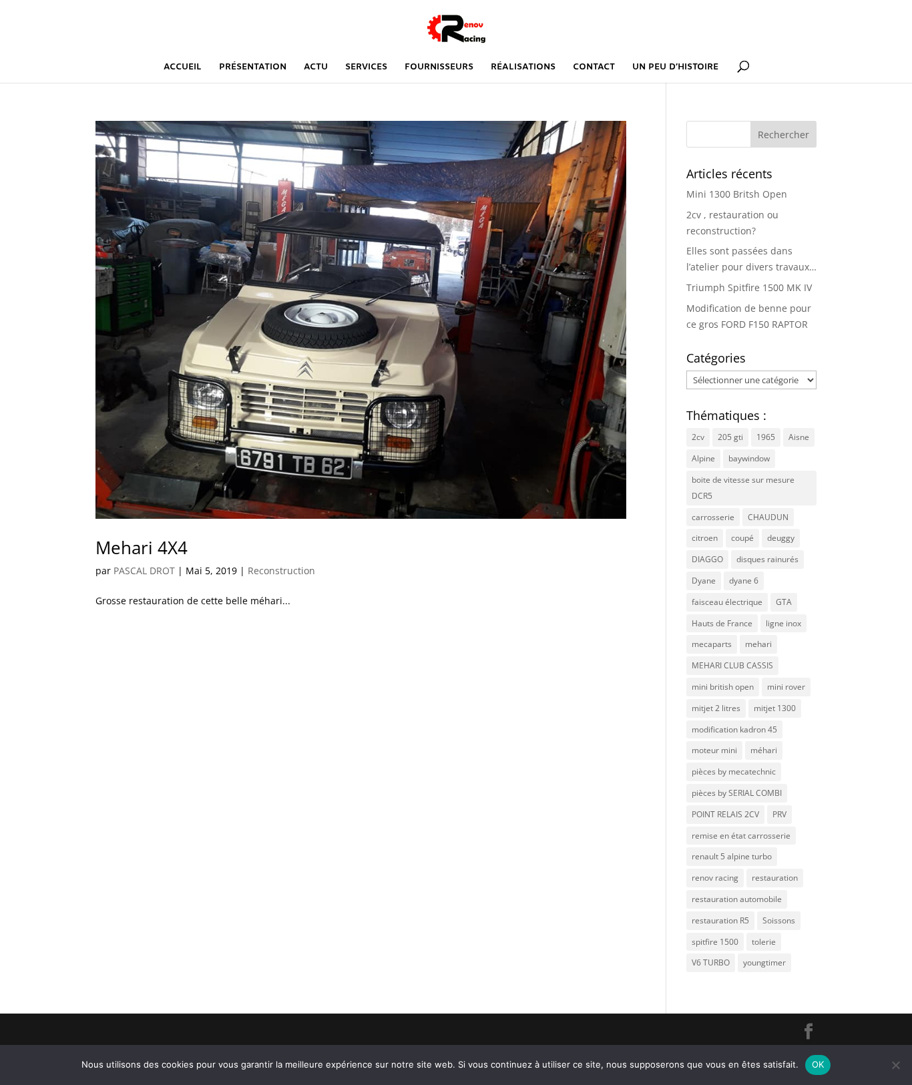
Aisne (798, 437)
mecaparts (712, 644)
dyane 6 (743, 580)
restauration (775, 877)
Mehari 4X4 (141, 547)
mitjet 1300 (775, 708)
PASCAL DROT (144, 570)
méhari (763, 750)
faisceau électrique (727, 602)
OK (818, 1064)
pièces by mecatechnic (734, 771)
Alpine (703, 458)
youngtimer (764, 962)
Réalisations (523, 68)
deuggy (780, 538)
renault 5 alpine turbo (732, 856)
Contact (594, 68)
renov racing (715, 877)
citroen (705, 538)
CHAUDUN (768, 517)
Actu (316, 68)
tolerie (764, 941)
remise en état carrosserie (741, 835)
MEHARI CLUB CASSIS (732, 665)
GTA (784, 602)
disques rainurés (767, 559)
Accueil (183, 68)
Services (366, 68)
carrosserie (713, 517)
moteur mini (714, 750)
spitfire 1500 (715, 941)
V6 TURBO (711, 962)
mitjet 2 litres (716, 708)
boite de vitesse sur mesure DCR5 (743, 487)
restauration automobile (737, 899)
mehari (758, 644)
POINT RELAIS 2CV (725, 814)
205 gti (730, 437)
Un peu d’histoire (675, 68)
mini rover (786, 686)
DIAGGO (707, 559)
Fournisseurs (439, 68)
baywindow (749, 458)
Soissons (778, 920)
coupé (742, 538)
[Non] (895, 1065)
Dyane (704, 580)
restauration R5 (720, 920)
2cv (698, 437)
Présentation (252, 68)
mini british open (723, 686)
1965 (765, 437)
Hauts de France (722, 623)
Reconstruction (281, 570)
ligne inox (783, 623)
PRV (779, 814)
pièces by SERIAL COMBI (737, 793)
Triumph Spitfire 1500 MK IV (749, 287)
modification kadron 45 (734, 729)
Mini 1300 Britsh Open (736, 194)
